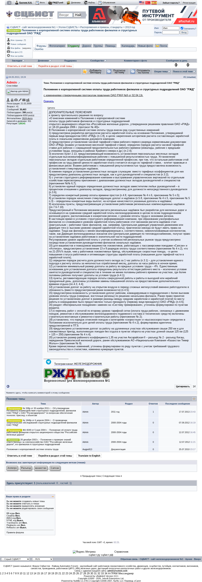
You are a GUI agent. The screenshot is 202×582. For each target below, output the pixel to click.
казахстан (40, 468)
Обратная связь (129, 559)
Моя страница (16, 40)
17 (45, 573)
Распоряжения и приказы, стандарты (101, 27)
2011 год (115, 412)
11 (24, 573)
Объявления (109, 2)
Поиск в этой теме (183, 71)
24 (70, 573)
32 (98, 573)
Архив (188, 559)
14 (35, 573)
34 (106, 573)
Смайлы (11, 515)
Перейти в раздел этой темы (55, 66)
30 (91, 573)
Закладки (17, 60)
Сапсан (55, 468)
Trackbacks (12, 523)
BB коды (11, 513)
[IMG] (9, 518)
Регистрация (189, 3)
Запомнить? (190, 28)
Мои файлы (15, 48)
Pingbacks (12, 525)
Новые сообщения (18, 44)
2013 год (130, 27)
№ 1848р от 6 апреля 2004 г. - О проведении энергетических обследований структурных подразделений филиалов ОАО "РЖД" (42, 422)
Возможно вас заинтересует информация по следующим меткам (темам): (46, 462)
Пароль (158, 32)
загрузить (27, 48)
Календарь (128, 45)
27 (81, 573)
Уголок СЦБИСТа (68, 27)
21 (59, 573)
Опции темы (161, 71)
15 (38, 573)
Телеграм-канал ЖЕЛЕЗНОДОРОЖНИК (78, 363)
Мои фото (15, 52)
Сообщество (97, 60)
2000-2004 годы (119, 422)
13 (31, 573)
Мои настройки (17, 56)
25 (74, 573)
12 (27, 573)
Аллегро (12, 468)
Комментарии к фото (135, 60)
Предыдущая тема (91, 476)
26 (77, 573)
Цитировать (183, 386)
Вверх (197, 559)
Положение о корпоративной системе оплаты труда (32, 449)
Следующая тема (111, 476)
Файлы (91, 2)
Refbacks (11, 527)
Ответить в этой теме (20, 66)
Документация (118, 449)
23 (66, 573)
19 (52, 573)
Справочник (121, 551)
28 (84, 573)
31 (95, 573)
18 (49, 573)
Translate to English (89, 455)
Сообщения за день (176, 60)
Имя (156, 28)
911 (29, 121)
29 (88, 573)
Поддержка (70, 60)
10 (21, 573)
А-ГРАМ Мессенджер (121, 573)
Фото (42, 2)
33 (102, 573)
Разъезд (26, 468)
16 (42, 573)
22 (63, 573)
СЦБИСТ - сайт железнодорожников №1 (33, 27)
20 (56, 573)
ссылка (191, 77)
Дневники (75, 2)
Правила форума (15, 532)
